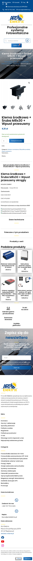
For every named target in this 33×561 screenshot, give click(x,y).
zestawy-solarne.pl (7, 533)
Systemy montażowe (13, 149)
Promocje (4, 486)
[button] (29, 82)
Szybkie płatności (16, 324)
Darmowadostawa (8, 319)
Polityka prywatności (8, 433)
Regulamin (4, 431)
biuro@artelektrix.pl (9, 517)
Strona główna (9, 62)
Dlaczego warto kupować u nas (12, 438)
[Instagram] (2, 545)
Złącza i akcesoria (15, 63)
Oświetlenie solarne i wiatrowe (12, 461)
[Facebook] (2, 537)
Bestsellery (5, 483)
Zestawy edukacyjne (8, 471)
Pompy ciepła (6, 464)
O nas (3, 436)
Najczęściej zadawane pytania (12, 440)
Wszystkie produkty (24, 149)
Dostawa (4, 421)
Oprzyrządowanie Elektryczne (12, 476)
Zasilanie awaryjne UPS (9, 481)
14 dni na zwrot (24, 308)
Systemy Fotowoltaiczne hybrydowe (14, 459)
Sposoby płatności (8, 426)
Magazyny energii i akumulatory (12, 478)
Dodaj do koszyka (16, 141)
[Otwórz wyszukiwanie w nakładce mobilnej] (14, 41)
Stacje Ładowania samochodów (12, 466)
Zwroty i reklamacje (8, 423)
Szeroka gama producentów (8, 313)
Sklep (15, 62)
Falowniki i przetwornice (9, 473)
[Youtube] (2, 541)
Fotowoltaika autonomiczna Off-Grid (14, 456)
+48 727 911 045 (8, 506)
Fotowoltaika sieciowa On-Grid (12, 454)
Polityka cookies (7, 428)
